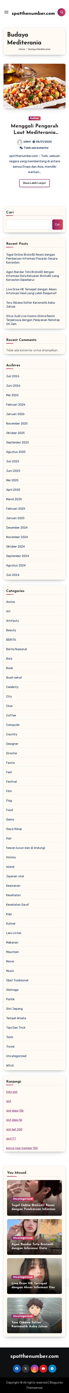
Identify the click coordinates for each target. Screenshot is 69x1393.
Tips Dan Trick (15, 1027)
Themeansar (34, 1387)
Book (9, 668)
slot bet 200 (14, 1129)
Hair (9, 838)
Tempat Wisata (16, 1018)
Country (11, 734)
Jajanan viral (15, 876)
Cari (10, 212)
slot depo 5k (14, 1120)
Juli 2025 (12, 461)
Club (9, 706)
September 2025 (17, 442)
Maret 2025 (14, 499)
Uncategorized (16, 1056)
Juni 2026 (13, 385)
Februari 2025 (15, 508)
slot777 (11, 1138)
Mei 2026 (12, 395)
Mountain (12, 952)
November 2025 (17, 423)
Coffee (11, 715)
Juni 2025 (13, 471)
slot (8, 1101)
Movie (10, 961)
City (9, 696)
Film (9, 791)
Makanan (12, 942)
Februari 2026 (15, 404)
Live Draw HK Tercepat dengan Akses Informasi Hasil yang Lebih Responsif (31, 291)
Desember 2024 (17, 527)
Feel (9, 772)
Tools (9, 1037)
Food (9, 810)
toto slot (12, 1092)
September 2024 (17, 556)
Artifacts (12, 621)
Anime (10, 602)
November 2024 (17, 537)
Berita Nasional (16, 649)
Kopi (9, 914)
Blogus (54, 1382)
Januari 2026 (15, 414)
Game (10, 819)
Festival (11, 781)
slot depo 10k (15, 1110)
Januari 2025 (15, 518)
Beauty (11, 630)
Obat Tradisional (17, 980)
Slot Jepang (14, 1008)
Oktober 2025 (15, 433)
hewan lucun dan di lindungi (25, 848)
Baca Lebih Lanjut (34, 183)
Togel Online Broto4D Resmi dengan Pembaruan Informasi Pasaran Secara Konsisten (32, 258)
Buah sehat (14, 677)
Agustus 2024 (16, 565)
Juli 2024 (12, 575)
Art (8, 611)
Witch (10, 1065)
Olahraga (12, 990)
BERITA (11, 639)
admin (27, 141)
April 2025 (13, 489)
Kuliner (34, 118)
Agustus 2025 (15, 452)
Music (10, 971)
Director (11, 753)
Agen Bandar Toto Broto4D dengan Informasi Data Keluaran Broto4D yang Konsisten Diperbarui (32, 276)
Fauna (10, 762)
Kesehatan (13, 895)
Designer (12, 744)
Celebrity (12, 687)
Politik (10, 999)
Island (10, 867)
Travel (10, 1046)
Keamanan (13, 885)
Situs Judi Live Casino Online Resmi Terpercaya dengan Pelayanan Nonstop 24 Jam (33, 320)
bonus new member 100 (22, 1148)
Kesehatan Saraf (17, 904)
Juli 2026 (12, 376)
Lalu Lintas (13, 933)
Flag (9, 800)
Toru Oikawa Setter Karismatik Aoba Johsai (30, 304)
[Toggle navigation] (6, 12)
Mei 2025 (12, 480)
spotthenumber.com (33, 13)
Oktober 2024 (15, 546)
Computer (13, 725)
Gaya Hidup (14, 829)
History (11, 857)
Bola (9, 658)
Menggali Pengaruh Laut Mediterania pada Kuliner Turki (34, 133)
